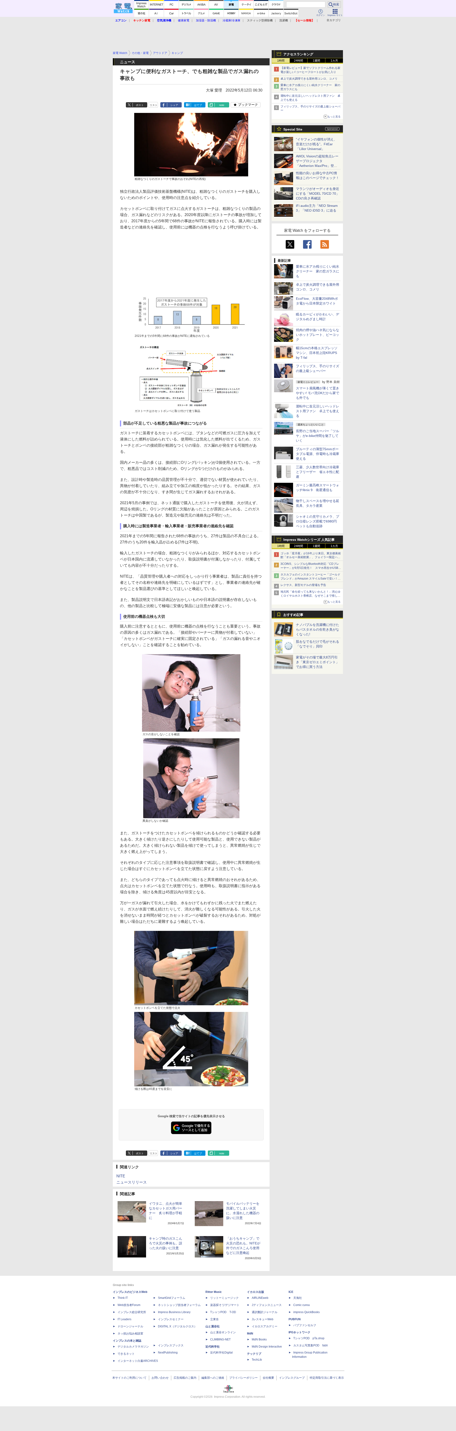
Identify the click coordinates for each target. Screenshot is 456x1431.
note (221, 105)
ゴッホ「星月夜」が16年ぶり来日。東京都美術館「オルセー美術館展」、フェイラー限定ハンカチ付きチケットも (310, 557)
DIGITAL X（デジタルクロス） (177, 1326)
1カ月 (334, 60)
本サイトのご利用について (129, 1377)
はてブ (198, 105)
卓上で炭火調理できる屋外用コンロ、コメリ (308, 78)
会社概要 (268, 1377)
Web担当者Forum (129, 1305)
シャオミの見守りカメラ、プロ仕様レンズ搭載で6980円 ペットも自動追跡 (318, 521)
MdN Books (259, 1339)
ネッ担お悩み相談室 (130, 1333)
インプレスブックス (171, 1345)
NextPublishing (168, 1352)
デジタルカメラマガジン (133, 1346)
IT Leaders (124, 1319)
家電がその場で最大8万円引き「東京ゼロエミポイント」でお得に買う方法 (317, 662)
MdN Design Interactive (267, 1346)
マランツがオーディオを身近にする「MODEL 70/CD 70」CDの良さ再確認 (317, 193)
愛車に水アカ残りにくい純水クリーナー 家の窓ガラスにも (317, 271)
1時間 (281, 60)
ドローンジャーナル (130, 1326)
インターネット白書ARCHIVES (138, 1361)
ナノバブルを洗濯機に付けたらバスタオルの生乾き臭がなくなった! (317, 629)
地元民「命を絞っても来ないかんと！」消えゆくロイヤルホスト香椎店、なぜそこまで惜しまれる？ (310, 595)
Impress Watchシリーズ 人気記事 (309, 539)
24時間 (298, 60)
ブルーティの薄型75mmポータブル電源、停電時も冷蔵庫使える (317, 453)
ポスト (140, 105)
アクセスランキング (298, 54)
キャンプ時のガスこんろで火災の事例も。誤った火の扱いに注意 (165, 1243)
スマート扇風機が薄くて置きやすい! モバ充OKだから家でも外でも (317, 393)
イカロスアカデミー (264, 1326)
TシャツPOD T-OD (223, 1312)
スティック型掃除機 (260, 20)
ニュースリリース (131, 1182)
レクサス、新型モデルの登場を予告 (303, 585)
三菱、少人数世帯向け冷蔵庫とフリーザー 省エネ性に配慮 (317, 472)
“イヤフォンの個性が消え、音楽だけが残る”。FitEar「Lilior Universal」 (316, 144)
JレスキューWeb (262, 1319)
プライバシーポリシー (243, 1377)
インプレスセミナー (171, 1319)
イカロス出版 (255, 1292)
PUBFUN (295, 1319)
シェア (174, 105)
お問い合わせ (160, 1377)
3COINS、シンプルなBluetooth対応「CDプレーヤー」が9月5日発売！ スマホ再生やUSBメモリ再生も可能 (310, 568)
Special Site (292, 129)
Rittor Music (213, 1292)
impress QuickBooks (306, 1312)
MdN (250, 1333)
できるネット (126, 1353)
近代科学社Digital (221, 1352)
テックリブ (254, 1353)
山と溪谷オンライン (223, 1332)
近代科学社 (212, 1346)
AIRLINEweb (260, 1298)
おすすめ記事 (293, 615)
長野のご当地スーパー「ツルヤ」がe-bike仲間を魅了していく (317, 435)
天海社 (297, 1298)
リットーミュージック (224, 1298)
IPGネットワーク (299, 1332)
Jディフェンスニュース (267, 1305)
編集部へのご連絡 (212, 1377)
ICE (291, 1292)
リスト (153, 105)
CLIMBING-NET (220, 1339)
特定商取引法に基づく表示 (327, 1377)
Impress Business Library (174, 1312)
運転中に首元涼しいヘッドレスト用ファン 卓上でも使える (317, 411)
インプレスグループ (292, 1377)
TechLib (257, 1359)
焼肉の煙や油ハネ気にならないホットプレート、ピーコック (317, 334)
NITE (120, 1176)
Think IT (123, 1298)
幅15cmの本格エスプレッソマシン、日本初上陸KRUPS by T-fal (316, 352)
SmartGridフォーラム (171, 1298)
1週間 (316, 60)
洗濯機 (283, 20)
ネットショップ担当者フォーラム (179, 1305)
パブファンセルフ (304, 1325)
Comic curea (301, 1305)
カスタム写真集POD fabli (310, 1345)
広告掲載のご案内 (185, 1377)
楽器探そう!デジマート (224, 1305)
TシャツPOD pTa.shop (308, 1338)
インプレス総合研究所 (132, 1312)
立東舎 (214, 1319)
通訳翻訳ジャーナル (264, 1312)
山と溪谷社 (212, 1326)
